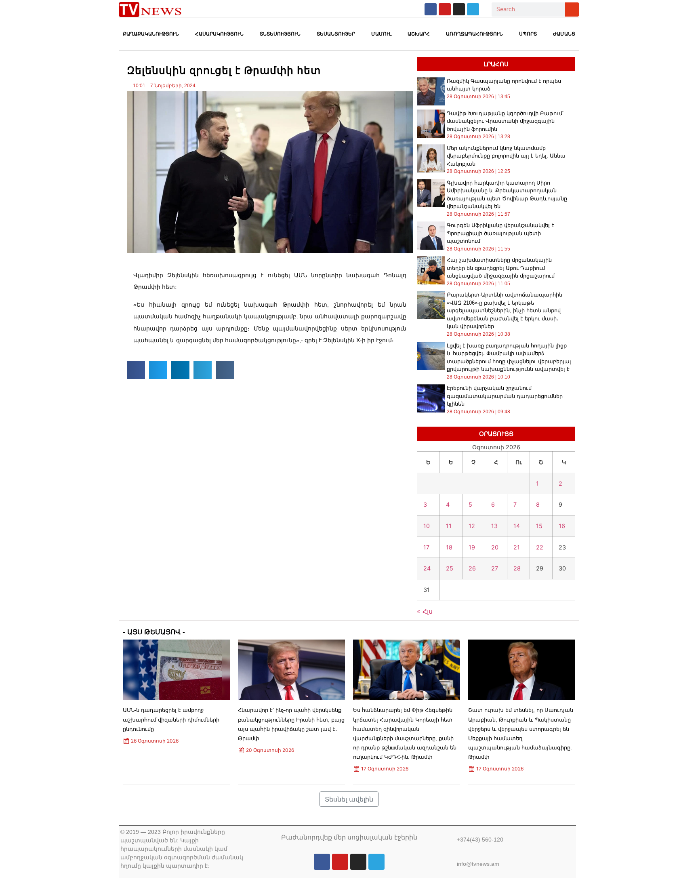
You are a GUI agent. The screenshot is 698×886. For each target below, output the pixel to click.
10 (426, 525)
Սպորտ (528, 34)
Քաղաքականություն (151, 34)
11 (449, 525)
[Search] (572, 9)
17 (426, 547)
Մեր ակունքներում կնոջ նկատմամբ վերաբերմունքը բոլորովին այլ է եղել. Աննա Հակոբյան (506, 156)
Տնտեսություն (280, 34)
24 (427, 568)
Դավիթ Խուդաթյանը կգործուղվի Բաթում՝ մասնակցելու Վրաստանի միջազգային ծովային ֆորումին (505, 121)
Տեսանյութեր (336, 34)
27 (494, 568)
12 (472, 525)
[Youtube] (445, 9)
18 (449, 547)
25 (449, 568)
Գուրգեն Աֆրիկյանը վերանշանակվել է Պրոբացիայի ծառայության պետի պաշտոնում (500, 233)
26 (472, 568)
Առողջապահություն (474, 34)
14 (516, 525)
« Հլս (425, 611)
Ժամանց (564, 34)
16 (562, 525)
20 (494, 547)
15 (539, 525)
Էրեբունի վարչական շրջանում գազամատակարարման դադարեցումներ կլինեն (505, 396)
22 (539, 547)
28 (517, 568)
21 (516, 547)
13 (494, 525)
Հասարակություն (219, 34)
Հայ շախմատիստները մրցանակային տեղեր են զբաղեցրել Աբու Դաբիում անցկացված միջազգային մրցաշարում (501, 268)
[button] (136, 370)
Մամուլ (381, 34)
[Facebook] (431, 9)
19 (472, 547)
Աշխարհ (419, 34)
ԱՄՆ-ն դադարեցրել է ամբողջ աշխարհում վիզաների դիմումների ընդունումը (171, 719)
